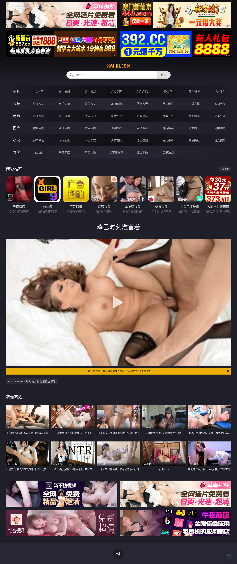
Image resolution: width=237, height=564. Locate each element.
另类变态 (220, 116)
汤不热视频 (116, 152)
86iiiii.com (118, 66)
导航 (16, 152)
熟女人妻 (142, 104)
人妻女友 (90, 140)
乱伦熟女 (194, 116)
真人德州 (64, 92)
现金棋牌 (194, 92)
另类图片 (220, 128)
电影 (16, 115)
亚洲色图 (64, 128)
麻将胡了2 (142, 92)
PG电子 (38, 92)
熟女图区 (194, 128)
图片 (16, 128)
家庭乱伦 (64, 140)
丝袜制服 (168, 104)
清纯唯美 (168, 128)
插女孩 (38, 152)
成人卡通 (90, 116)
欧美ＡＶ (90, 104)
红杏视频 (142, 152)
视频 (16, 103)
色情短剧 (168, 152)
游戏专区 (116, 92)
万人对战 (90, 92)
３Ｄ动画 (116, 104)
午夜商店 (64, 152)
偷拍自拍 (64, 116)
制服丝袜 (142, 116)
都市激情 (38, 140)
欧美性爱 (116, 116)
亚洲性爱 (38, 116)
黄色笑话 (194, 140)
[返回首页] (229, 556)
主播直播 (194, 104)
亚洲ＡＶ (38, 104)
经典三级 (168, 116)
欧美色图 (90, 128)
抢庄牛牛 (220, 92)
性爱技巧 (220, 140)
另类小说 (168, 140)
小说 (16, 140)
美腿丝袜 (142, 128)
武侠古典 (116, 140)
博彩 (16, 91)
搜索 (163, 75)
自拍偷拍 (64, 104)
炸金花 (168, 92)
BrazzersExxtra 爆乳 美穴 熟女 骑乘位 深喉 (32, 381)
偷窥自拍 (38, 128)
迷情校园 (142, 140)
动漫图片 (116, 128)
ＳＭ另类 (220, 104)
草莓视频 (90, 152)
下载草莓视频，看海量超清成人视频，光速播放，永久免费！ (118, 371)
